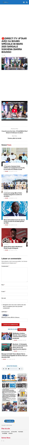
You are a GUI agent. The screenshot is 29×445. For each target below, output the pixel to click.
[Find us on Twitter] (3, 441)
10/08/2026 (20, 340)
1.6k (25, 351)
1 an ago (3, 55)
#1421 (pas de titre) (5, 431)
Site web (3, 298)
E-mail (3, 291)
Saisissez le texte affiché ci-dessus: (10, 317)
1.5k (16, 171)
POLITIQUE (20, 431)
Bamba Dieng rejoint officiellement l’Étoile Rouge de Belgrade (13, 247)
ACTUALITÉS (14, 431)
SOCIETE (10, 433)
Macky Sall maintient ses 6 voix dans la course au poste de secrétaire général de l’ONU (14, 221)
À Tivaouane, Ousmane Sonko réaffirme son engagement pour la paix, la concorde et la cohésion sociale (14, 167)
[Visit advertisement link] (14, 392)
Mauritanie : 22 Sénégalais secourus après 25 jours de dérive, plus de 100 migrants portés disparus (20, 346)
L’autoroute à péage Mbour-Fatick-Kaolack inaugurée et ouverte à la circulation (13, 194)
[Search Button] (27, 2)
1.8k (16, 224)
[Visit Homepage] (5, 2)
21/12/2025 (9, 359)
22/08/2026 (12, 171)
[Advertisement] (14, 20)
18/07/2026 (20, 351)
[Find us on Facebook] (1, 441)
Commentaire (5, 266)
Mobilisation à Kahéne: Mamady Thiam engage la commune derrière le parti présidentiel (19, 335)
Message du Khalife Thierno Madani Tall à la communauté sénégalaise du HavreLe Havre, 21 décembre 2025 (14, 355)
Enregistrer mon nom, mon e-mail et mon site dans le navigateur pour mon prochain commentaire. (14, 306)
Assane (6, 171)
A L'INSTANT (6, 164)
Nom (3, 284)
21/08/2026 (12, 224)
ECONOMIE (4, 433)
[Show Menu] (24, 2)
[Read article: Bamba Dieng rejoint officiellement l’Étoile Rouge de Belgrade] (14, 237)
